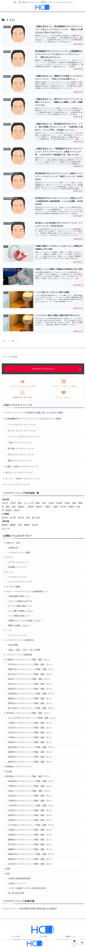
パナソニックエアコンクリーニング (24, 436)
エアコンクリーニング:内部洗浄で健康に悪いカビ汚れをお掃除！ (34, 412)
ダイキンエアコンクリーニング (22, 431)
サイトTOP (15, 936)
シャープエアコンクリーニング (22, 424)
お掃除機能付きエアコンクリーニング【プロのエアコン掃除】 (33, 419)
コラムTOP (43, 936)
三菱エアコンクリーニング (20, 442)
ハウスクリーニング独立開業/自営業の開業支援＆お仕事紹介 (29, 909)
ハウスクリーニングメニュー (43, 369)
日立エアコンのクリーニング (21, 454)
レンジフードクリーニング (17, 484)
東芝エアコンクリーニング (20, 460)
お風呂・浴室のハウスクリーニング (21, 466)
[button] (82, 357)
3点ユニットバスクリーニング (19, 472)
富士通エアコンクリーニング (21, 448)
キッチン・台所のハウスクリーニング (22, 478)
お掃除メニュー (70, 936)
